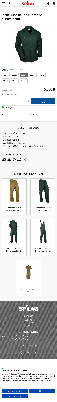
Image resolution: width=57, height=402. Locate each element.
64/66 (23, 80)
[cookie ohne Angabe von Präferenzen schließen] (54, 363)
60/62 (14, 80)
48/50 (32, 75)
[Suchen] (9, 3)
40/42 (14, 75)
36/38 (5, 75)
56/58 (5, 80)
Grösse (5, 70)
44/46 (23, 75)
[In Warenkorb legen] (43, 101)
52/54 (41, 75)
